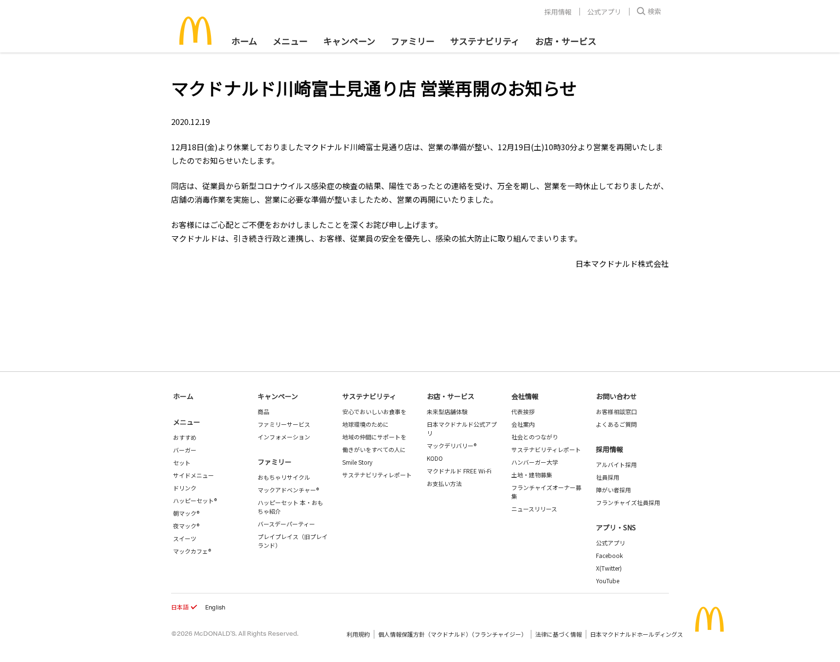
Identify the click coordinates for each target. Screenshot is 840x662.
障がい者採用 (613, 490)
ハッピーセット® (195, 500)
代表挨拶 (523, 411)
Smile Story (357, 462)
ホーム (244, 41)
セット (182, 462)
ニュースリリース (534, 509)
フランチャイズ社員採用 (628, 502)
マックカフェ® (192, 551)
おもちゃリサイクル (284, 477)
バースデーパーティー (286, 524)
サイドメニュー (193, 475)
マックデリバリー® (451, 445)
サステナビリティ (485, 41)
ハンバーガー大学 (534, 462)
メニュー (186, 422)
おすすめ (184, 437)
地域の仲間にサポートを (374, 437)
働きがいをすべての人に (374, 449)
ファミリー (413, 41)
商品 (263, 411)
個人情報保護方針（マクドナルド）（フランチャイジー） (452, 634)
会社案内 (523, 424)
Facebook (609, 555)
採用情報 (558, 12)
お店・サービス (565, 41)
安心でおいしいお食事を (374, 411)
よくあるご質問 (616, 424)
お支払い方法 (444, 483)
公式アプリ (604, 12)
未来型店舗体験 (447, 411)
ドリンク (184, 488)
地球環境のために (365, 424)
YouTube (607, 580)
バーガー (184, 450)
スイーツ (184, 538)
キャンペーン (349, 41)
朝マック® (186, 513)
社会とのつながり (534, 437)
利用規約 (358, 634)
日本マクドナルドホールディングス (636, 634)
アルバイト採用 (616, 464)
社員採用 (607, 477)
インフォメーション (284, 437)
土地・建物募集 (531, 474)
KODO (435, 458)
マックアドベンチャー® (288, 490)
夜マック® (186, 526)
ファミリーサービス (284, 424)
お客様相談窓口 (616, 411)
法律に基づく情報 (558, 634)
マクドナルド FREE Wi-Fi (459, 471)
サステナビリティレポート (377, 474)
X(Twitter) (609, 568)
